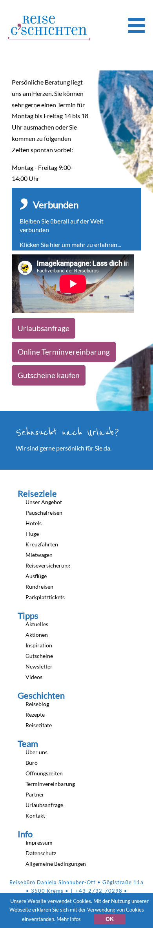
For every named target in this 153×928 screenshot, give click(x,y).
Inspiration (39, 645)
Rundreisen (39, 586)
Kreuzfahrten (42, 544)
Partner (35, 794)
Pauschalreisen (44, 512)
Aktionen (37, 634)
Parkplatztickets (45, 597)
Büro (32, 762)
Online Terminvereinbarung (64, 351)
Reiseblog (37, 704)
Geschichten (41, 695)
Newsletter (39, 666)
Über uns (36, 752)
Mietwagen (39, 554)
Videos (34, 677)
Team (28, 744)
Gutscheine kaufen (49, 375)
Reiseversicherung (48, 565)
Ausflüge (36, 576)
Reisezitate (39, 725)
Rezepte (35, 714)
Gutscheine (39, 655)
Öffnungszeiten (44, 773)
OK (110, 919)
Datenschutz (41, 853)
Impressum (39, 842)
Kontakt (35, 815)
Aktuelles (37, 624)
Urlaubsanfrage (43, 328)
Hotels (34, 523)
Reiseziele (37, 493)
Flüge (32, 533)
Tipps (28, 616)
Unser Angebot (44, 502)
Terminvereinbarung (50, 783)
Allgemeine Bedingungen (56, 863)
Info (25, 834)
